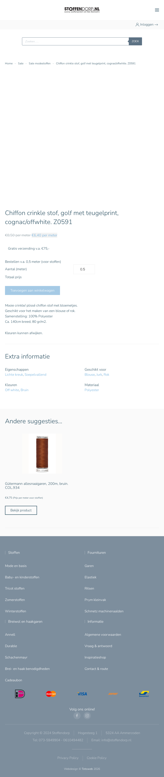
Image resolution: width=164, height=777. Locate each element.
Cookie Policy (97, 758)
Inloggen (147, 24)
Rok (106, 374)
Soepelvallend (35, 374)
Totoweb (87, 769)
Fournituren (97, 552)
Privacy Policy (68, 758)
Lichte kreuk (14, 374)
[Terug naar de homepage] (82, 10)
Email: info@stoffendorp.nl (111, 740)
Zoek (135, 41)
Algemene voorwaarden (103, 634)
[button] (157, 10)
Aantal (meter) (16, 269)
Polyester (92, 390)
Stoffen (14, 552)
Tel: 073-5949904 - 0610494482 (58, 740)
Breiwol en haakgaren (25, 621)
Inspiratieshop (95, 657)
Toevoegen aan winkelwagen (32, 290)
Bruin (25, 390)
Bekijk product (21, 510)
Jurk (99, 374)
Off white (12, 390)
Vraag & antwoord (98, 646)
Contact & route (96, 668)
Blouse (90, 374)
